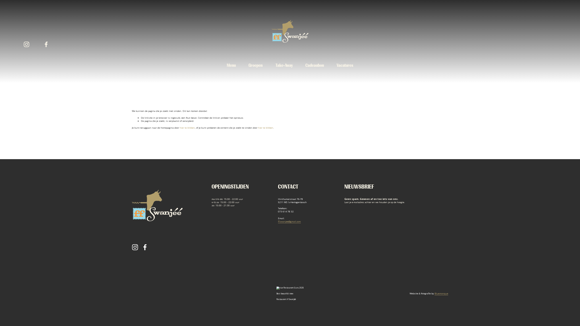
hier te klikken (187, 127)
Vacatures (345, 65)
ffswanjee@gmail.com (289, 221)
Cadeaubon (314, 65)
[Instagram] (26, 44)
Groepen (256, 65)
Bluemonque (441, 293)
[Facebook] (46, 44)
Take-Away (284, 65)
